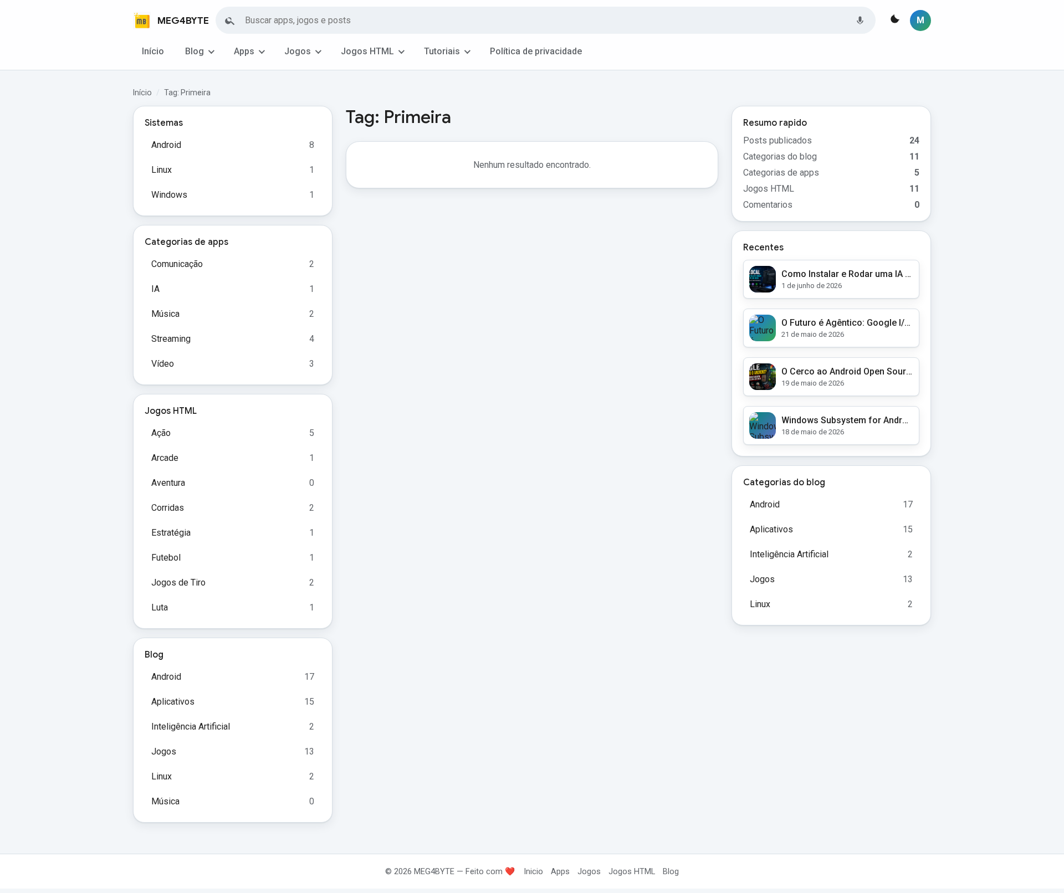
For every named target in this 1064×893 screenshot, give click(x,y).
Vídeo (162, 363)
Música (165, 314)
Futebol (166, 557)
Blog (194, 51)
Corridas (167, 507)
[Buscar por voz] (860, 20)
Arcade (164, 458)
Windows (169, 194)
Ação (161, 433)
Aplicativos (173, 701)
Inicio (533, 871)
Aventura (168, 483)
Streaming (171, 338)
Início (153, 51)
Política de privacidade (536, 51)
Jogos (297, 51)
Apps (244, 51)
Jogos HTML (367, 51)
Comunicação (177, 264)
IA (155, 289)
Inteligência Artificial (190, 726)
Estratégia (171, 532)
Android (166, 145)
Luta (159, 607)
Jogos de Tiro (178, 582)
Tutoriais (442, 51)
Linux (161, 170)
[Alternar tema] (894, 20)
